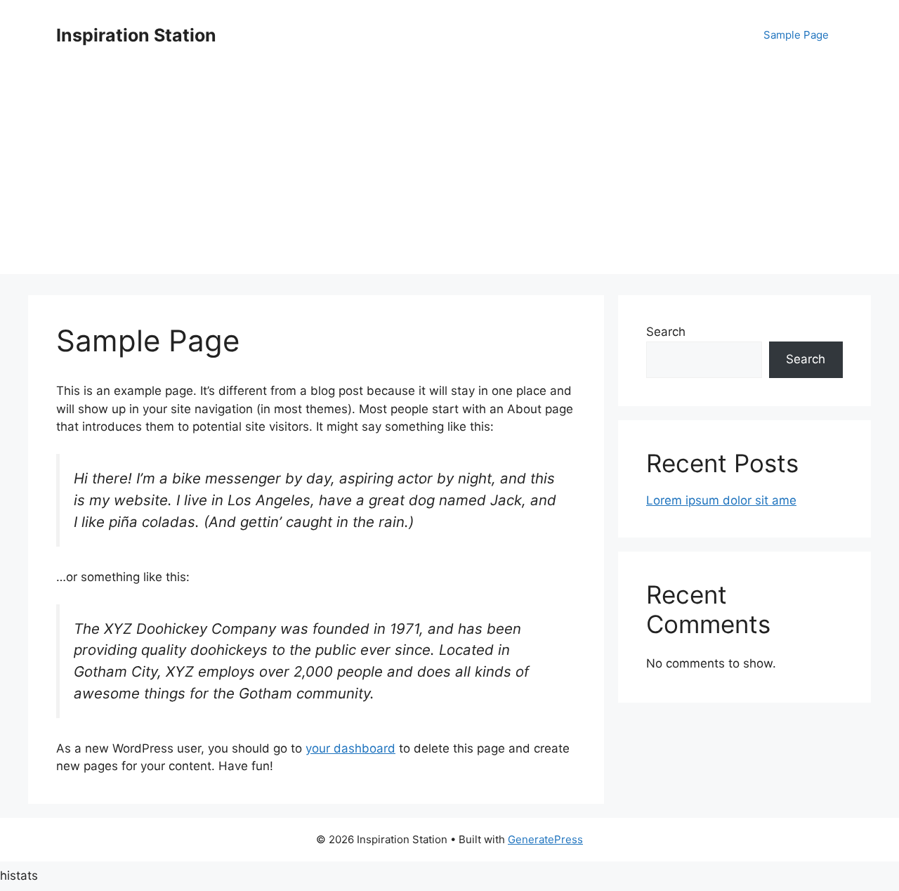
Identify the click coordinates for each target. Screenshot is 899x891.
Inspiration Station (136, 35)
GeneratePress (545, 839)
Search (665, 332)
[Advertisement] (449, 175)
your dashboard (350, 748)
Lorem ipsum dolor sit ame (721, 500)
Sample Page (796, 34)
